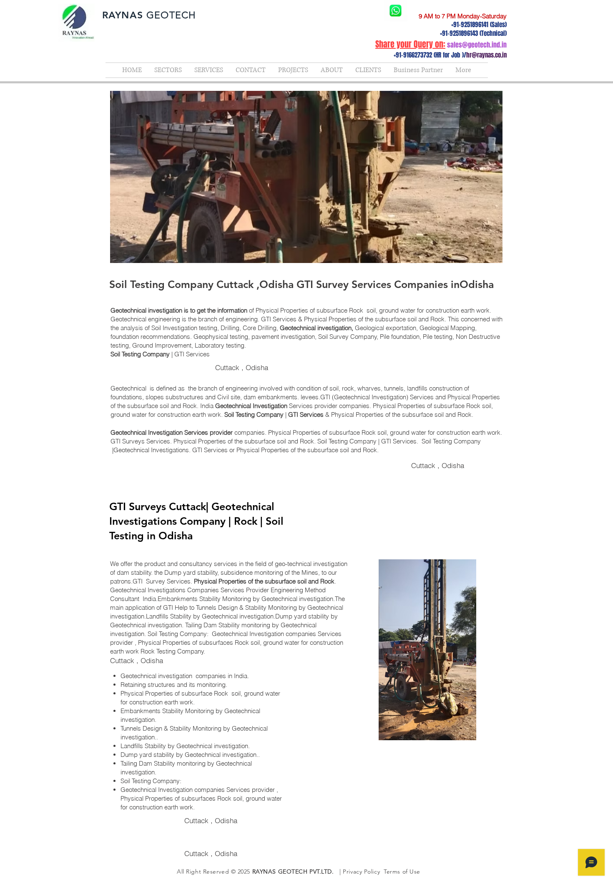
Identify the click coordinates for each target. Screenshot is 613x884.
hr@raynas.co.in (486, 55)
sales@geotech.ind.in (477, 45)
